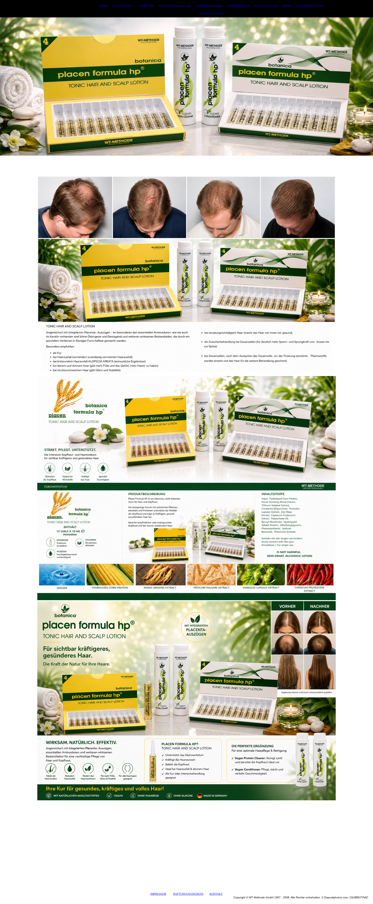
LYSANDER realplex (209, 6)
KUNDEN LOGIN (211, 13)
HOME (103, 6)
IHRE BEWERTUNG (310, 6)
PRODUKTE (121, 6)
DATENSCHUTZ (266, 6)
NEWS (286, 6)
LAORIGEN (146, 6)
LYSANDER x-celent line (175, 6)
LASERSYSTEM (238, 6)
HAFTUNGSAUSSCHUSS (188, 894)
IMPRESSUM (158, 894)
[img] (61, 9)
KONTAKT (216, 894)
